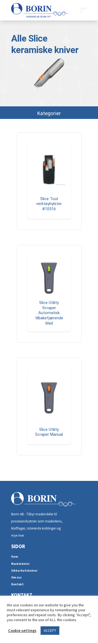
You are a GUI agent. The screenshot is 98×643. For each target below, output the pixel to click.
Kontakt (17, 584)
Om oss (16, 577)
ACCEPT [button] (50, 630)
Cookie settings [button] (22, 630)
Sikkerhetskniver (24, 570)
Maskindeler (20, 564)
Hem (14, 557)
